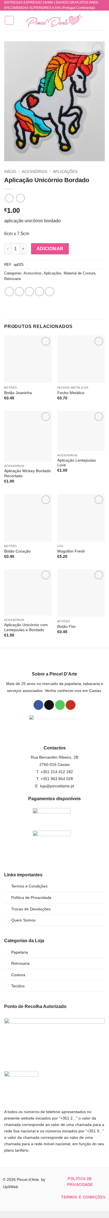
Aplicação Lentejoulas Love (76, 462)
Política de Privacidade (31, 897)
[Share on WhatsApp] (9, 291)
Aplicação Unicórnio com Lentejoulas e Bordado (26, 627)
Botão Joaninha (18, 393)
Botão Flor (66, 626)
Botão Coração (17, 551)
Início (10, 172)
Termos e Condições (29, 886)
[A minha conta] (92, 20)
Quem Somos (23, 920)
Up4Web (10, 1187)
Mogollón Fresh (71, 551)
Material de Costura (79, 273)
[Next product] (9, 198)
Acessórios (34, 172)
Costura (18, 975)
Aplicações (65, 172)
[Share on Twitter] (29, 291)
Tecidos (18, 986)
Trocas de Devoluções (31, 909)
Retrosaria (12, 279)
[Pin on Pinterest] (49, 291)
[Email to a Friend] (39, 291)
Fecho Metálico (70, 393)
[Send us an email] (49, 705)
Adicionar (50, 248)
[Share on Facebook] (19, 291)
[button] (9, 20)
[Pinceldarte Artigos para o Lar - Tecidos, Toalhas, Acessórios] (54, 20)
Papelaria (19, 952)
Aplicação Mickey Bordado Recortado (27, 473)
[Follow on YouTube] (70, 705)
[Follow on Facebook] (38, 705)
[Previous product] (20, 198)
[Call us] (60, 705)
